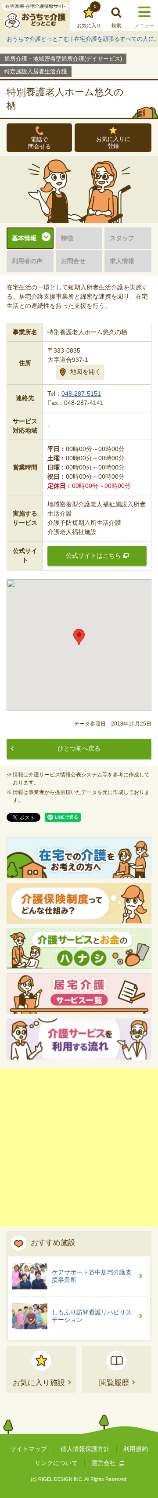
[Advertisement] (79, 1147)
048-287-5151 (81, 393)
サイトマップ (28, 1448)
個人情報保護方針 (85, 1448)
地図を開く (85, 371)
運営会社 (103, 1462)
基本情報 (24, 238)
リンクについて (56, 1462)
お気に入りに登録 (113, 142)
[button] (79, 637)
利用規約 (135, 1448)
